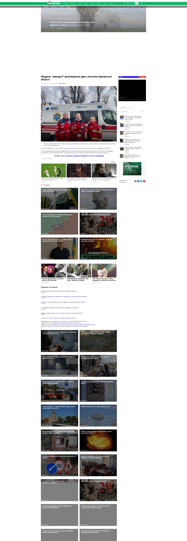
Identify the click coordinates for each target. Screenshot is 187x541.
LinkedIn (81, 324)
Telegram (55, 323)
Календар (92, 3)
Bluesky (93, 324)
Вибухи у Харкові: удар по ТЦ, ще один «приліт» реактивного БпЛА (62, 313)
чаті (79, 323)
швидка (73, 318)
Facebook (61, 324)
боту (86, 326)
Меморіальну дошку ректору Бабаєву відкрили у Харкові (58, 291)
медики (64, 318)
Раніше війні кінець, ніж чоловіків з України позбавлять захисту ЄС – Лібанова (133, 149)
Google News (87, 324)
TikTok (53, 326)
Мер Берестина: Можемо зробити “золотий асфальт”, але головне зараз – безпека (133, 118)
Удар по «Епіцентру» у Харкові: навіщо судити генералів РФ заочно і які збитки (71, 23)
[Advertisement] (93, 42)
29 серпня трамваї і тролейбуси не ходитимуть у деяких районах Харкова (64, 296)
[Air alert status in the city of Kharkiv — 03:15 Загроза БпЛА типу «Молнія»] (72, 6)
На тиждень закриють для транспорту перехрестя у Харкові (60, 307)
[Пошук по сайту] (133, 3)
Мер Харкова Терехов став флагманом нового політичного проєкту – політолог (133, 156)
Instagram (67, 324)
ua (128, 3)
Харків (56, 318)
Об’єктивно (66, 3)
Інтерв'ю (123, 107)
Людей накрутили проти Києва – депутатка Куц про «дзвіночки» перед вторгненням (133, 141)
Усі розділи (110, 3)
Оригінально (54, 28)
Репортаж (73, 3)
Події (104, 3)
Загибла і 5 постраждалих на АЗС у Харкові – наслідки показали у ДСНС (63, 302)
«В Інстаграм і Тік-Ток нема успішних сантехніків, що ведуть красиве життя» (134, 133)
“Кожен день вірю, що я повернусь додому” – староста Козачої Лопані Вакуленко (133, 125)
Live (124, 3)
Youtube (49, 326)
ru (130, 3)
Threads (76, 324)
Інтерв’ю (86, 3)
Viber (72, 324)
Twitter (141, 181)
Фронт (79, 3)
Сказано (99, 3)
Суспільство (45, 83)
